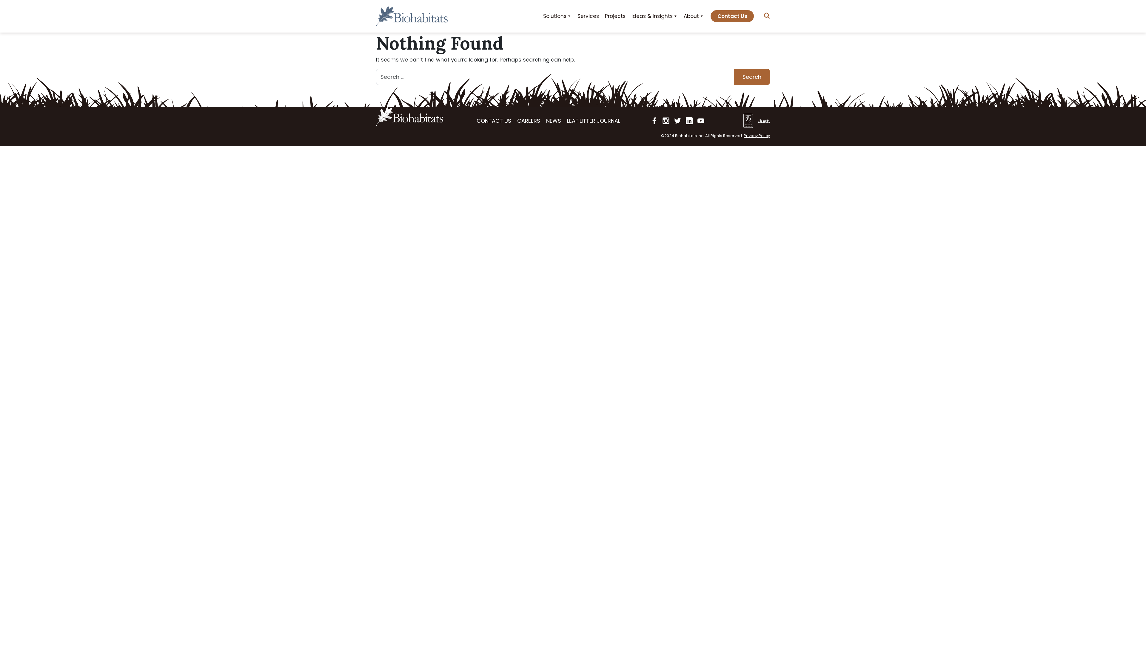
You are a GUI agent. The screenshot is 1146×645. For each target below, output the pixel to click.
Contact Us (732, 16)
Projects (615, 16)
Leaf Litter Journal (593, 121)
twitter (677, 120)
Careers (528, 121)
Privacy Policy (757, 136)
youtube (700, 120)
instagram (666, 120)
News (553, 121)
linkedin (689, 120)
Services (588, 16)
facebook (654, 120)
